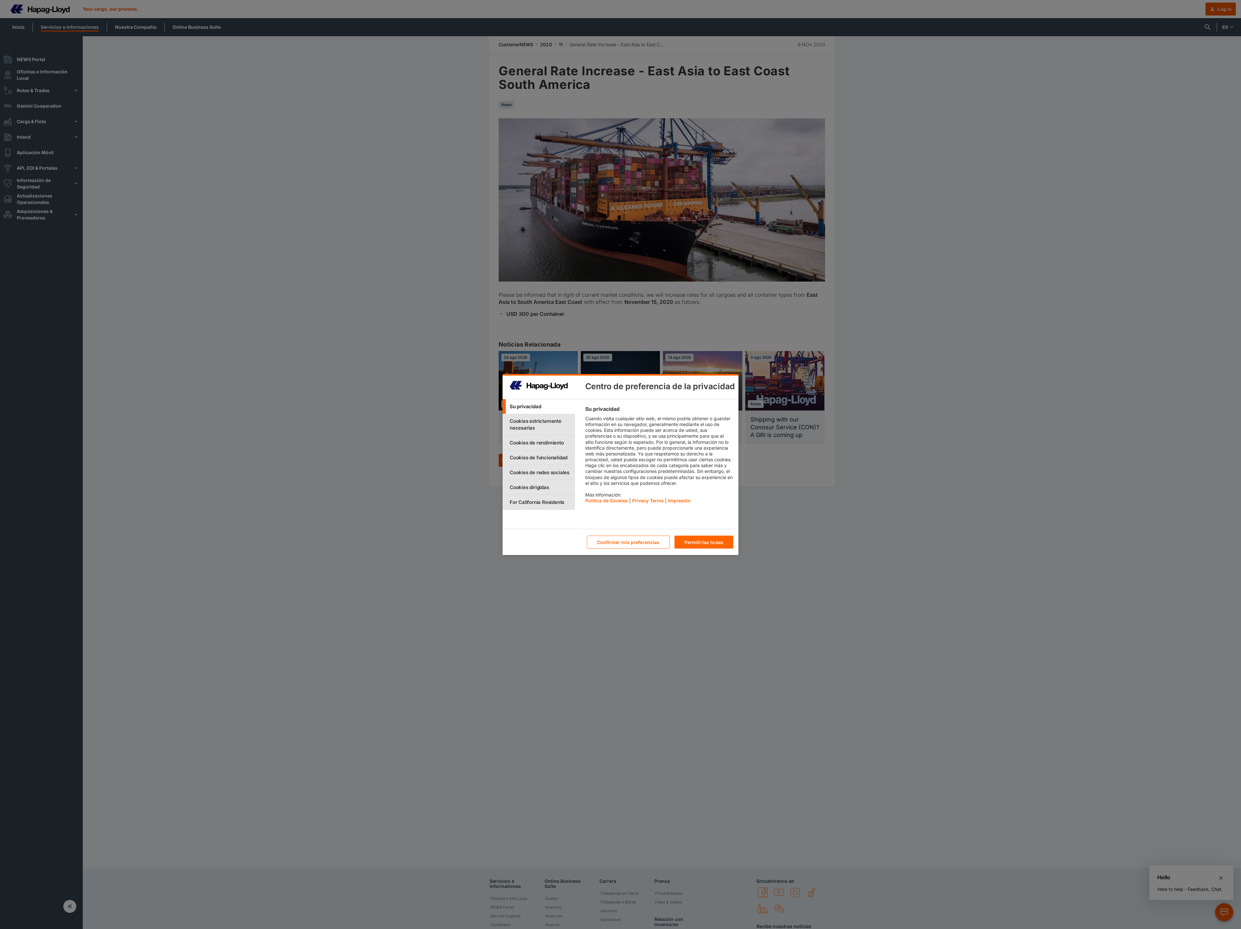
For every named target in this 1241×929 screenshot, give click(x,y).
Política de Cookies (606, 500)
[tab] (539, 406)
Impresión (679, 500)
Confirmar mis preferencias (628, 542)
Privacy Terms (648, 500)
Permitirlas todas (703, 542)
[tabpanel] (659, 456)
